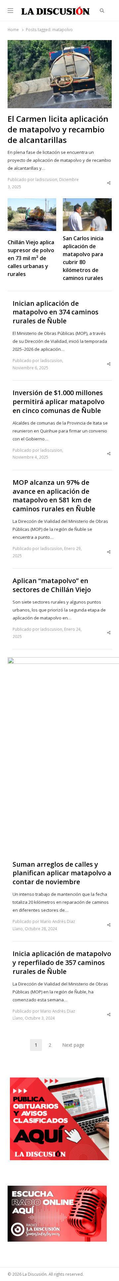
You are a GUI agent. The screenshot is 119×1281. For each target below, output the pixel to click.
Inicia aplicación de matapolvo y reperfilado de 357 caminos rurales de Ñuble (62, 962)
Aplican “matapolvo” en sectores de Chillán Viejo (52, 585)
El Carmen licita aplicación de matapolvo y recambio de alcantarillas (58, 129)
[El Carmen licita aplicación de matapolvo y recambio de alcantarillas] (60, 44)
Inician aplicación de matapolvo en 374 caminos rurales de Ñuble (56, 312)
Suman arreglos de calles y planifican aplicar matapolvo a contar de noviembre (62, 873)
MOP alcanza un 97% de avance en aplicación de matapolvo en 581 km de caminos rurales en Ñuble (54, 495)
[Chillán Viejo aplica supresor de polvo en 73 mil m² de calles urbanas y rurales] (32, 202)
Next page (73, 1045)
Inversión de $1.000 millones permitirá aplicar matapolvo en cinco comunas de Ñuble (58, 402)
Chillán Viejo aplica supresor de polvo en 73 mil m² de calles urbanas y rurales (31, 258)
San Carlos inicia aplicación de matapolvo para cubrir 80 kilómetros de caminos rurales (83, 258)
